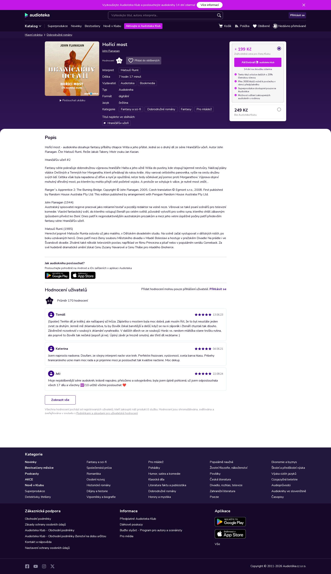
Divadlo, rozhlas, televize (226, 485)
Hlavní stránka (34, 35)
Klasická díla (156, 479)
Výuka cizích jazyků (283, 474)
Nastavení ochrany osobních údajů (47, 548)
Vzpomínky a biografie (101, 497)
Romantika (94, 474)
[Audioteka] (37, 15)
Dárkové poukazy (131, 524)
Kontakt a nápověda (38, 542)
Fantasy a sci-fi (97, 462)
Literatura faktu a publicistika (167, 485)
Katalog (31, 26)
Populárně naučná (221, 462)
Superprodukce (58, 26)
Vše (217, 544)
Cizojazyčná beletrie (284, 479)
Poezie (214, 497)
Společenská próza (99, 468)
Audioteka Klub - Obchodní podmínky (49, 530)
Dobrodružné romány (59, 35)
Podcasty (32, 474)
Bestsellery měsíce (39, 468)
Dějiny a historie (97, 491)
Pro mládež (155, 462)
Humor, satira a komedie (164, 474)
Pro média (126, 536)
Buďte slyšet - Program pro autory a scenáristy (151, 530)
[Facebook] (27, 566)
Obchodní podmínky (38, 519)
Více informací (210, 5)
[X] (52, 566)
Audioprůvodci (281, 485)
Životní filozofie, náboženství (228, 468)
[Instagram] (44, 566)
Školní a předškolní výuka (288, 468)
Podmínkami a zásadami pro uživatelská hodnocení (107, 413)
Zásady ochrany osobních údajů (45, 524)
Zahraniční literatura (222, 491)
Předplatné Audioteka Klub (138, 519)
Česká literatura (220, 479)
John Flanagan (111, 51)
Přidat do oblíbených (147, 60)
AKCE (29, 479)
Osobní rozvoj (96, 479)
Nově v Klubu (112, 26)
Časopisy (277, 497)
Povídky (215, 474)
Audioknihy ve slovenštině (288, 491)
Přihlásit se (297, 15)
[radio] (257, 50)
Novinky (76, 26)
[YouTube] (35, 566)
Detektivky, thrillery (38, 497)
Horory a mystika (159, 497)
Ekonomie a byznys (284, 462)
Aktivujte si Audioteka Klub (143, 26)
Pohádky (154, 468)
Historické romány (99, 485)
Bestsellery (92, 26)
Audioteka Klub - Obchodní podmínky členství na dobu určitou (65, 536)
